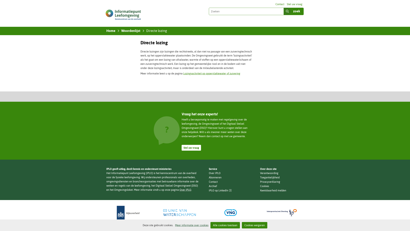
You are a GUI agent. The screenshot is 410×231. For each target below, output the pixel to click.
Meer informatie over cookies (192, 225)
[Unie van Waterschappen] (179, 213)
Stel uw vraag (294, 4)
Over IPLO (185, 189)
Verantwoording (269, 173)
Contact (279, 4)
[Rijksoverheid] (128, 213)
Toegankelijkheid (270, 177)
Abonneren (215, 177)
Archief (213, 186)
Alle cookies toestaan (225, 225)
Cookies (264, 186)
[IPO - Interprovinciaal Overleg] (282, 213)
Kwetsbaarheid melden (273, 190)
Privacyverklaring (270, 181)
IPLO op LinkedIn (220, 190)
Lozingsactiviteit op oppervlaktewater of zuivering (211, 73)
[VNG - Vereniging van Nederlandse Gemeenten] (230, 213)
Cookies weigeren (254, 225)
